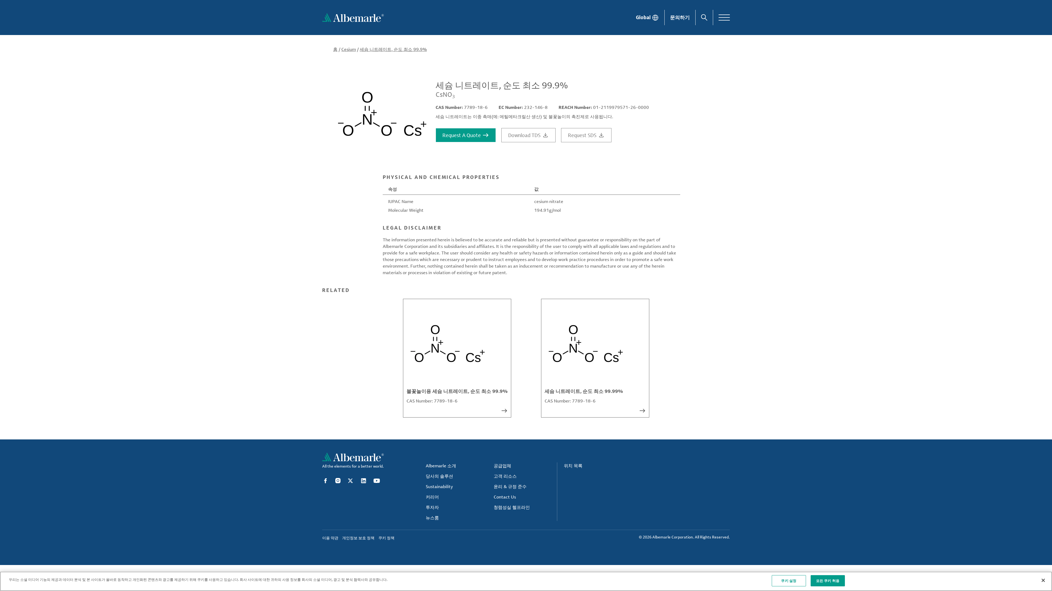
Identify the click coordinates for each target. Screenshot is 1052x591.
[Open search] (704, 17)
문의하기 (680, 17)
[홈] (353, 17)
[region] (526, 581)
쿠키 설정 (788, 580)
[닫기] (1043, 580)
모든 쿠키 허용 (827, 580)
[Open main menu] (724, 17)
